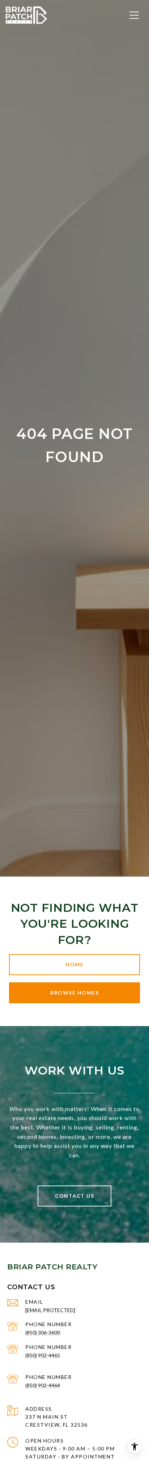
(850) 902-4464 (42, 1385)
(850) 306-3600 (42, 1332)
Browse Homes (74, 993)
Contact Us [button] (74, 1196)
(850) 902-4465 (42, 1355)
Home (74, 964)
